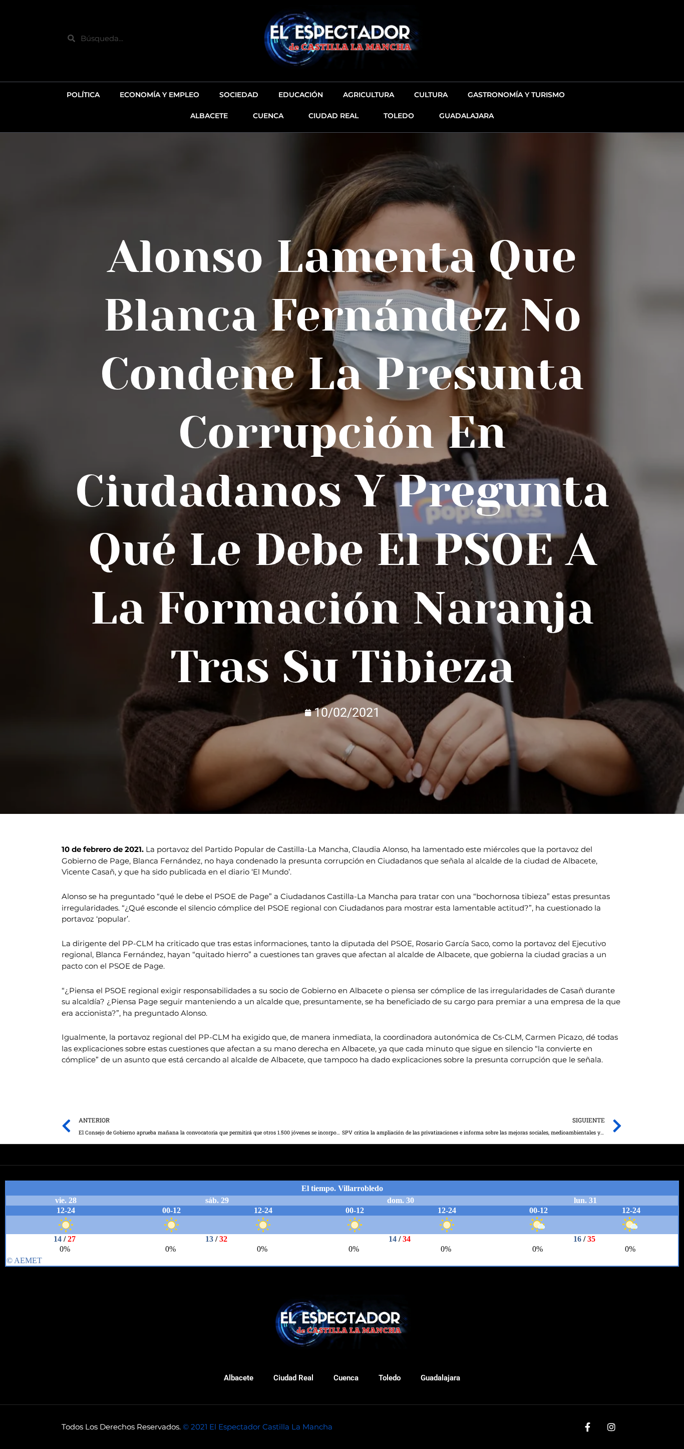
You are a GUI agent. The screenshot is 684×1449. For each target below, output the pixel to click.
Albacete (238, 1377)
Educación (300, 94)
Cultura (431, 94)
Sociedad (238, 94)
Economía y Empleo (159, 94)
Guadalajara (440, 1377)
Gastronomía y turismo (516, 94)
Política (83, 94)
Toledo (390, 1377)
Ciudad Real (293, 1377)
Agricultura (368, 94)
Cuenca (346, 1377)
